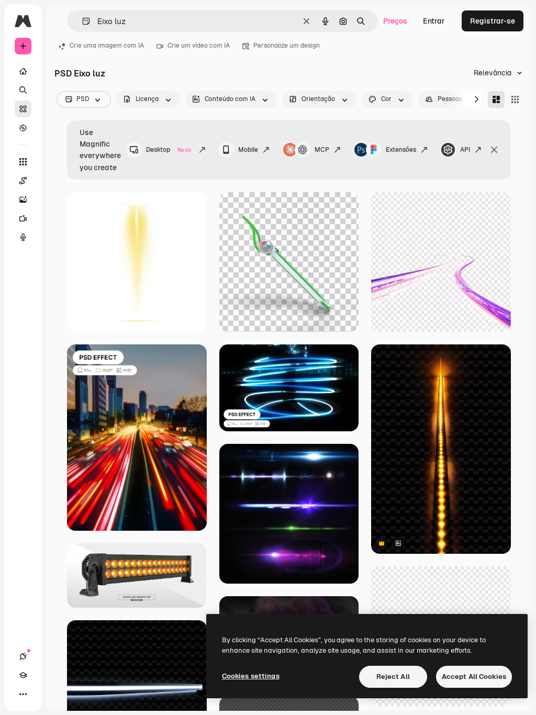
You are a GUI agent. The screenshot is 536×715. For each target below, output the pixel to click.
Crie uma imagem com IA (107, 45)
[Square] (515, 99)
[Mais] (23, 694)
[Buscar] (23, 90)
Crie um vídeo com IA (199, 45)
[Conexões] (23, 656)
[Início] (23, 71)
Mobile (248, 150)
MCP (322, 150)
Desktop (168, 150)
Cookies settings (251, 676)
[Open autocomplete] (82, 21)
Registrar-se (492, 21)
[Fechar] (494, 150)
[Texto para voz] (23, 237)
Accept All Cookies (474, 676)
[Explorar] (23, 127)
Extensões (401, 150)
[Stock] (23, 108)
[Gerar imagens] (23, 199)
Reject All (393, 676)
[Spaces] (23, 180)
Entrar (434, 21)
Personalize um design (286, 45)
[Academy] (23, 675)
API (465, 150)
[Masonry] (496, 99)
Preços (395, 21)
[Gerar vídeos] (23, 218)
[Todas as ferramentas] (23, 161)
